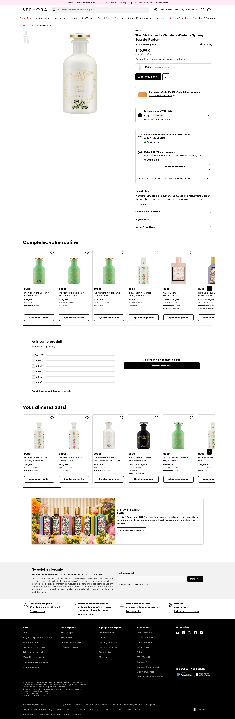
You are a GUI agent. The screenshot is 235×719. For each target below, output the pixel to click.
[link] (162, 365)
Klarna (182, 59)
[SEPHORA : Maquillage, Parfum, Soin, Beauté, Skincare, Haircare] (35, 9)
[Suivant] (209, 288)
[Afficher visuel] (26, 32)
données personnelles (76, 589)
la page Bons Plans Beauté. (76, 685)
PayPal (165, 59)
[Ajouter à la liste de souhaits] (52, 253)
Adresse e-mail (126, 573)
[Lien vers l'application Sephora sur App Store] (202, 674)
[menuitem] (166, 10)
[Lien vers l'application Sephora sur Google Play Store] (184, 674)
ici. (84, 682)
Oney (172, 59)
